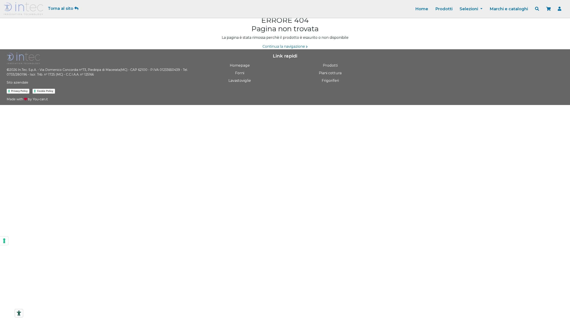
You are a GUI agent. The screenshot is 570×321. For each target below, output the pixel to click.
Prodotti (443, 8)
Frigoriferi (330, 80)
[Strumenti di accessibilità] (19, 313)
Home (421, 8)
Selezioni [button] (469, 8)
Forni (239, 73)
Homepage (240, 65)
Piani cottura (330, 73)
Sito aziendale (17, 82)
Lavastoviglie (239, 80)
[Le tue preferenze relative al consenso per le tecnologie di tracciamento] (4, 241)
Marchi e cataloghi (509, 8)
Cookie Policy (45, 91)
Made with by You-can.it (27, 99)
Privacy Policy (19, 91)
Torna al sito (61, 8)
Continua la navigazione (284, 46)
